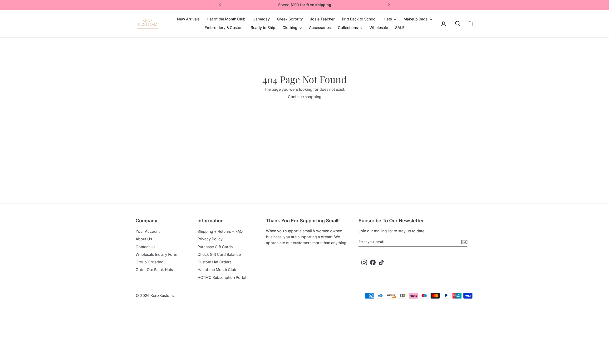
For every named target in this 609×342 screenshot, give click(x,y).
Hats (388, 19)
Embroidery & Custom (224, 27)
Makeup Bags (415, 19)
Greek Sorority (290, 19)
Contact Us (145, 246)
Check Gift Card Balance (219, 254)
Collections (348, 27)
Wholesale (378, 27)
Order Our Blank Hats (154, 269)
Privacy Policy (210, 239)
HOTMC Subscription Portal (221, 277)
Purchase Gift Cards (215, 246)
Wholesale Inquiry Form (156, 254)
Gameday (261, 19)
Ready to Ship (263, 27)
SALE (400, 27)
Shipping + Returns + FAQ (220, 231)
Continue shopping (304, 96)
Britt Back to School (359, 19)
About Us (144, 239)
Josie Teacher (322, 19)
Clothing (290, 27)
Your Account (148, 231)
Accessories (320, 27)
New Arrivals (188, 19)
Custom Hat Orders (214, 262)
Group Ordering (149, 262)
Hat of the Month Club (226, 19)
